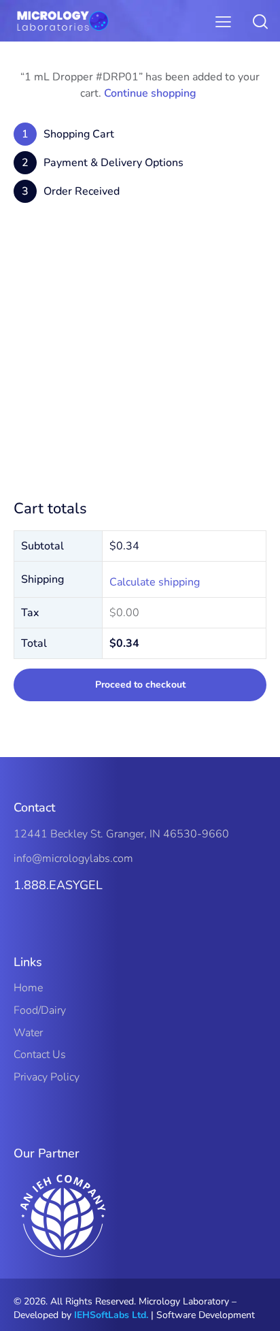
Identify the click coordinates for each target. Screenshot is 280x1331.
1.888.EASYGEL (58, 885)
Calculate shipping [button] (154, 582)
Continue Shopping (140, 421)
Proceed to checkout (140, 684)
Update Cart (140, 460)
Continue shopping (150, 93)
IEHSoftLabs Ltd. (111, 1315)
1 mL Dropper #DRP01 (206, 251)
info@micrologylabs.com (73, 858)
